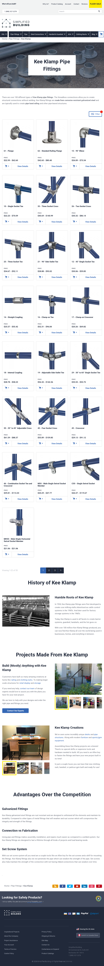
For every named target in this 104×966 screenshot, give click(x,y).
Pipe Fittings (15, 34)
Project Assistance (11, 940)
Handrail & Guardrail (56, 34)
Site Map (45, 940)
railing (13, 680)
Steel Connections (37, 34)
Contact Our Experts (15, 711)
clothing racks (26, 680)
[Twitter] (70, 886)
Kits (3, 34)
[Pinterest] (99, 886)
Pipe (25, 34)
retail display (24, 683)
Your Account (9, 945)
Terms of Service (10, 949)
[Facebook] (62, 886)
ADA (70, 34)
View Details (23, 166)
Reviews (85, 4)
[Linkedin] (84, 886)
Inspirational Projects (11, 932)
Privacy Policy (46, 932)
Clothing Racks (81, 34)
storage (37, 683)
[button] (62, 703)
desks (87, 734)
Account (68, 4)
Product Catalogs (48, 953)
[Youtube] (77, 886)
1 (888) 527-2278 (10, 11)
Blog (93, 34)
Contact (76, 4)
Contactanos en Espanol (50, 949)
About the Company (11, 936)
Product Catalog (57, 4)
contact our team (27, 688)
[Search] (99, 11)
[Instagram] (92, 886)
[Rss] (55, 886)
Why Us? (46, 4)
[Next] (61, 570)
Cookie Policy (9, 953)
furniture (84, 737)
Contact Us (45, 945)
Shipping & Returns (48, 936)
